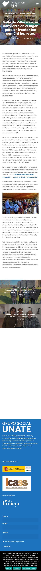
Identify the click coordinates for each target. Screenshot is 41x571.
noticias (8, 17)
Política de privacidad (29, 568)
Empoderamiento (11, 13)
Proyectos (18, 17)
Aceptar (8, 568)
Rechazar (17, 568)
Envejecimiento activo (28, 13)
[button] (37, 4)
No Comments (28, 38)
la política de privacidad (16, 542)
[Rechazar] (39, 561)
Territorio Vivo (30, 17)
